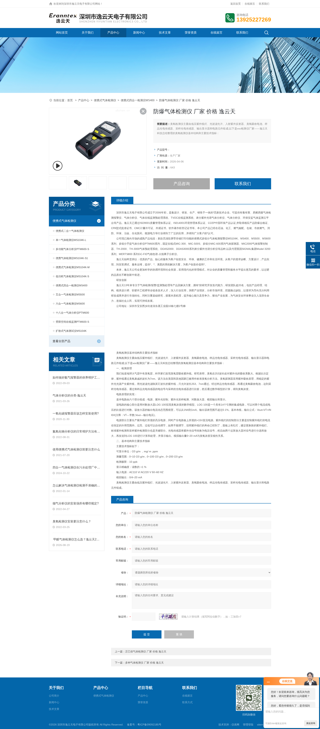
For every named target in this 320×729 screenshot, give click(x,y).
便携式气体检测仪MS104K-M (73, 267)
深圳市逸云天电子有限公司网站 (82, 3)
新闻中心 (139, 32)
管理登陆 (248, 724)
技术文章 (165, 32)
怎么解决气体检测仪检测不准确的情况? (79, 485)
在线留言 (250, 3)
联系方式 (187, 702)
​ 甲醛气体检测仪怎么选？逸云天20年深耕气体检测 (86, 539)
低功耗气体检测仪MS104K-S (72, 276)
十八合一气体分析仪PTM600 (72, 312)
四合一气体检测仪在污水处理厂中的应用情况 (82, 467)
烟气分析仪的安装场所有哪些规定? (76, 503)
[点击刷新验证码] (168, 616)
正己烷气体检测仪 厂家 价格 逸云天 (145, 651)
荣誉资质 (191, 32)
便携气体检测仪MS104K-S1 (72, 258)
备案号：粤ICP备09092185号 (144, 724)
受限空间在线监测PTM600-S (72, 321)
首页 (70, 100)
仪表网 (235, 724)
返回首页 (235, 3)
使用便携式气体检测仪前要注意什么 (76, 449)
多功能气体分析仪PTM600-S (72, 249)
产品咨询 (182, 183)
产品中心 (113, 32)
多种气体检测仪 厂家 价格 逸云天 (144, 662)
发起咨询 (310, 723)
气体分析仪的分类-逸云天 (69, 395)
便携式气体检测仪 (105, 100)
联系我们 (264, 3)
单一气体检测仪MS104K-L (71, 239)
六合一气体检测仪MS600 (70, 303)
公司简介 (54, 695)
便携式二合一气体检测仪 (70, 230)
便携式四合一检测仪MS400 (137, 100)
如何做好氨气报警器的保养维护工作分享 (79, 377)
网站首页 (62, 32)
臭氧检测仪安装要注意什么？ (72, 521)
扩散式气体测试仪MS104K (71, 330)
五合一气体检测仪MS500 (70, 294)
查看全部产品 (61, 341)
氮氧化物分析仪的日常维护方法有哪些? (79, 431)
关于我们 (88, 32)
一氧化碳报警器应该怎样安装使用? (76, 413)
